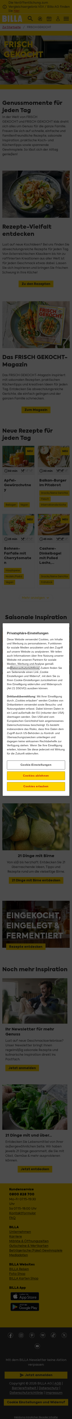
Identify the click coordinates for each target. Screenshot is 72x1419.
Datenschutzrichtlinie (25, 667)
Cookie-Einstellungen (36, 764)
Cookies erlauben (36, 786)
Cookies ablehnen (36, 775)
